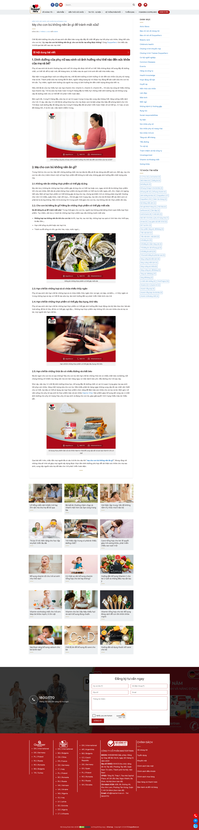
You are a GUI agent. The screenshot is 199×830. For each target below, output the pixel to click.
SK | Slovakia (87, 784)
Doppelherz (112, 42)
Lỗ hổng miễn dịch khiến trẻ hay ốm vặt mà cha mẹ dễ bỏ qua (44, 506)
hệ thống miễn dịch (148, 203)
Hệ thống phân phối (113, 12)
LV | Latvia (62, 801)
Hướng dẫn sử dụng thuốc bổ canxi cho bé (116, 648)
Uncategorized (146, 155)
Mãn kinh (143, 97)
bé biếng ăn (145, 184)
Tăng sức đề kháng (147, 137)
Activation (155, 177)
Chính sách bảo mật (145, 766)
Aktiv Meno (144, 26)
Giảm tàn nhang (159, 199)
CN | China (62, 757)
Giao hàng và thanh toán (147, 782)
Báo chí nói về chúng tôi (149, 31)
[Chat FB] (195, 820)
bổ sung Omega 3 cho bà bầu (151, 188)
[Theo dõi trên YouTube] (61, 5)
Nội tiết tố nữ (146, 218)
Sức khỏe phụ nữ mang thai (57, 21)
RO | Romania (39, 765)
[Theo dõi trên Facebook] (52, 5)
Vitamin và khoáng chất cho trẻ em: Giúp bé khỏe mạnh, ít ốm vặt (45, 613)
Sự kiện (143, 119)
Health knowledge (147, 75)
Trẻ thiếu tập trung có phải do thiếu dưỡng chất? (81, 542)
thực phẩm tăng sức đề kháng (151, 229)
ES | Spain (86, 768)
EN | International (41, 748)
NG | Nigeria (63, 793)
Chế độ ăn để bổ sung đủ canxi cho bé (80, 648)
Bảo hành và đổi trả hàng (147, 787)
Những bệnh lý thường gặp (151, 106)
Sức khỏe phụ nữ (147, 124)
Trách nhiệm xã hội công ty (151, 150)
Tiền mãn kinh (146, 233)
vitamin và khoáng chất (149, 296)
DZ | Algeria (62, 809)
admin (55, 32)
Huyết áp (144, 84)
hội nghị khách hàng (148, 207)
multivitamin (145, 214)
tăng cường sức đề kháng (150, 270)
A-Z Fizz (144, 177)
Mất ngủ (143, 102)
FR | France (62, 761)
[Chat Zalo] (195, 826)
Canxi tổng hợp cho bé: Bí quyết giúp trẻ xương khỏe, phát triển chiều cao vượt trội (115, 543)
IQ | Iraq (61, 797)
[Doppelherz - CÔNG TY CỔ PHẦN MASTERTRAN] (38, 9)
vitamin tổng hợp (147, 289)
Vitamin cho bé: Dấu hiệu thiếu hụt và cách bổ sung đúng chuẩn (80, 613)
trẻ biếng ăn (146, 240)
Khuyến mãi (142, 760)
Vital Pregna (162, 281)
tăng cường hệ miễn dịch (149, 259)
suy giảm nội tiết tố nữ (158, 222)
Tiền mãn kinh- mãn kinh (149, 237)
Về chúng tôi (47, 12)
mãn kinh (158, 214)
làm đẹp (155, 210)
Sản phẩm (60, 12)
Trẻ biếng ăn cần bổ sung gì (150, 248)
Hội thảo (162, 207)
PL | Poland (38, 756)
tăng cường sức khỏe (148, 266)
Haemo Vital (87, 393)
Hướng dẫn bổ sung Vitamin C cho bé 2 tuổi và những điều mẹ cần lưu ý (116, 578)
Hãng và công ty (146, 71)
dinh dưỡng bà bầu (147, 195)
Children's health (147, 44)
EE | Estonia (63, 805)
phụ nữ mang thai (161, 218)
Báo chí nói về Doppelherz (151, 35)
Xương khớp (145, 164)
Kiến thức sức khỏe (76, 12)
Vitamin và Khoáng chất (149, 159)
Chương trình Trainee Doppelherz (154, 53)
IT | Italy (61, 769)
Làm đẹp (143, 93)
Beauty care (145, 40)
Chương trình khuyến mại (150, 48)
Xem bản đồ (117, 781)
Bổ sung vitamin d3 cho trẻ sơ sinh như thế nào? (45, 577)
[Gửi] (134, 5)
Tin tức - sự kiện (94, 12)
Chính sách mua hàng (146, 776)
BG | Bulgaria (39, 769)
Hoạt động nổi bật (147, 79)
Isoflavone (144, 210)
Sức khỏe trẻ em (147, 133)
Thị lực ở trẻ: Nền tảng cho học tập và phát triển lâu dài (45, 542)
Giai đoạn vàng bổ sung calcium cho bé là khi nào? (45, 648)
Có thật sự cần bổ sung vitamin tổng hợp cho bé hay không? (79, 577)
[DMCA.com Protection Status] (85, 827)
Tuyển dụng (129, 12)
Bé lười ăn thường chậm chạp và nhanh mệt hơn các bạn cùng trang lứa (81, 507)
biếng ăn (156, 181)
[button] (140, 5)
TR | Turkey (38, 773)
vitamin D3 (155, 285)
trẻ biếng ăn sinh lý (147, 251)
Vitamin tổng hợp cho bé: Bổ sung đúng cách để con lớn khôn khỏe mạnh (116, 614)
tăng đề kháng (146, 278)
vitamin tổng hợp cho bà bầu (151, 292)
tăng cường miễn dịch (148, 263)
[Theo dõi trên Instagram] (57, 5)
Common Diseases (147, 62)
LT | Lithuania (63, 813)
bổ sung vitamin (159, 192)
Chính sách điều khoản (146, 771)
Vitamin (144, 285)
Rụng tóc (143, 111)
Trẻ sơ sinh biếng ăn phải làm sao (152, 255)
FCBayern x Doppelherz (148, 12)
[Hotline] (195, 815)
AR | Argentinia (88, 749)
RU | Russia (38, 761)
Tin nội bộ (144, 146)
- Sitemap (109, 827)
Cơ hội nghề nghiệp (148, 57)
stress (143, 222)
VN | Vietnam (63, 785)
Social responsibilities (149, 115)
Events (143, 66)
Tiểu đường (144, 142)
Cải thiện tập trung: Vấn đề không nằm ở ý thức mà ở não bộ (115, 506)
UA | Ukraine (63, 789)
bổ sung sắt (145, 192)
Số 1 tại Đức (145, 225)
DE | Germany (39, 752)
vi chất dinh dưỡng (147, 281)
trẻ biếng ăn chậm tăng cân (150, 244)
